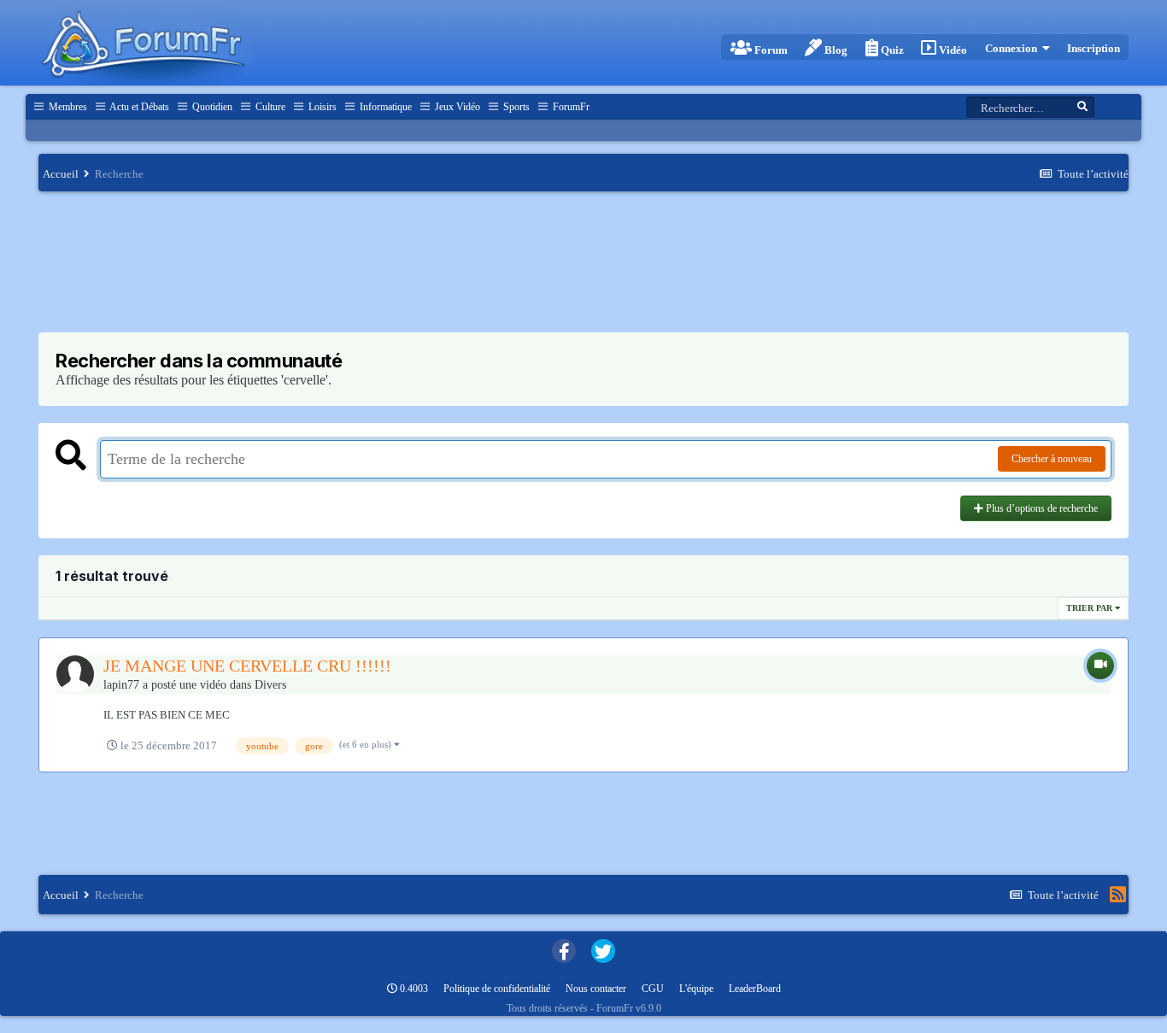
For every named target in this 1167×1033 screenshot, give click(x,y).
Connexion (1013, 48)
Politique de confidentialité (496, 989)
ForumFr (569, 107)
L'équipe (696, 989)
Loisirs (321, 107)
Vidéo (951, 50)
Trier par (1090, 608)
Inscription (1093, 48)
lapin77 (121, 684)
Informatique (384, 107)
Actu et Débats (138, 107)
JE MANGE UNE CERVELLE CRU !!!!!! (247, 665)
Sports (515, 107)
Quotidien (211, 107)
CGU (653, 989)
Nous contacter (596, 989)
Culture (269, 107)
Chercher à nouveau (1052, 459)
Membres (66, 107)
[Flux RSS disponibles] (1118, 894)
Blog (834, 50)
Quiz (891, 50)
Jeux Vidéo (456, 107)
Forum (770, 50)
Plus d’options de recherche (1040, 508)
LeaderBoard (755, 989)
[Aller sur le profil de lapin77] (75, 674)
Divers (270, 684)
